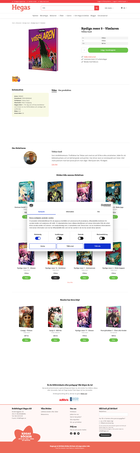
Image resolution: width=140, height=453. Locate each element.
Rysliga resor (26, 23)
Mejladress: (102, 411)
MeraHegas (44, 16)
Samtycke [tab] (41, 212)
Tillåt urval (70, 246)
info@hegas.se (21, 418)
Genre (69, 16)
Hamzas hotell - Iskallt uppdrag (26, 207)
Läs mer (55, 164)
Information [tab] (70, 212)
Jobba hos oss (74, 414)
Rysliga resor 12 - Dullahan (55, 268)
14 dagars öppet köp (19, 1)
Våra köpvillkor (74, 419)
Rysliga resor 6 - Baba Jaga (113, 207)
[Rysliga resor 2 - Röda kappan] (114, 253)
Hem (13, 23)
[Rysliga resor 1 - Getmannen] (84, 253)
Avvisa (42, 246)
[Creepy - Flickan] (26, 316)
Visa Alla (70, 282)
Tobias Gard (86, 31)
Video (54, 90)
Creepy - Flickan (26, 330)
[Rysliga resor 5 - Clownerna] (55, 193)
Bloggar (93, 16)
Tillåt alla (97, 246)
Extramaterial (102, 16)
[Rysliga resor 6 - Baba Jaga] (114, 193)
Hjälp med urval (44, 1)
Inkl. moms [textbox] (108, 8)
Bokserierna (45, 414)
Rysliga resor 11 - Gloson (26, 268)
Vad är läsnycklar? (75, 417)
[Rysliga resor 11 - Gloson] (88, 182)
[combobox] (109, 8)
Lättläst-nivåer (32, 1)
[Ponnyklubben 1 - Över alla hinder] (113, 316)
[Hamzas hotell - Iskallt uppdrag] (30, 182)
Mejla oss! (84, 394)
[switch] (59, 238)
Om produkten (64, 90)
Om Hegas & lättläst (82, 16)
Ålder (62, 16)
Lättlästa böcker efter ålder (49, 412)
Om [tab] (98, 212)
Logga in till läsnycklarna (104, 1)
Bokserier (53, 16)
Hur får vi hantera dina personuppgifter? (112, 418)
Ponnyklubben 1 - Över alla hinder (114, 330)
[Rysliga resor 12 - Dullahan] (55, 253)
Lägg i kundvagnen (108, 50)
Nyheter (35, 16)
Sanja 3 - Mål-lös (55, 330)
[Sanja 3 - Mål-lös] (55, 316)
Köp (26, 217)
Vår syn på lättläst (75, 422)
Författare (73, 412)
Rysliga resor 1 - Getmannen (84, 268)
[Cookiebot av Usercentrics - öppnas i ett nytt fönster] (102, 205)
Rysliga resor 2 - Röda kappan (113, 268)
